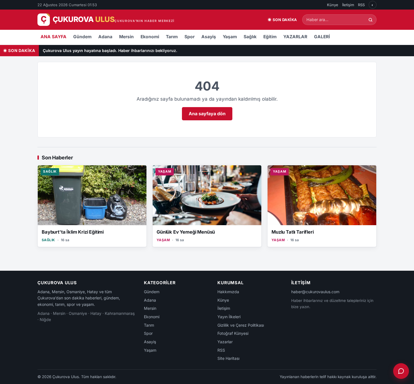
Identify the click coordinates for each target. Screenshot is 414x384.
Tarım (172, 36)
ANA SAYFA (53, 36)
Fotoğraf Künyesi (232, 333)
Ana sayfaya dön (207, 113)
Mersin (126, 36)
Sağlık (250, 36)
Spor (189, 36)
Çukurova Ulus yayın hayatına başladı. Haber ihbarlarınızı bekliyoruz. (110, 50)
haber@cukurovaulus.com (315, 291)
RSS (361, 5)
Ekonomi (150, 36)
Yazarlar (225, 341)
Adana (105, 36)
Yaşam (230, 36)
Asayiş (208, 36)
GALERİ (322, 36)
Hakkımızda (228, 291)
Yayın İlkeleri (229, 316)
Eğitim (270, 36)
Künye (332, 5)
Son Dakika (285, 19)
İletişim (348, 5)
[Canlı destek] (401, 371)
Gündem (82, 36)
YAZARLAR (295, 36)
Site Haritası (228, 358)
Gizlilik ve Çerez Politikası (240, 325)
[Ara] (370, 20)
